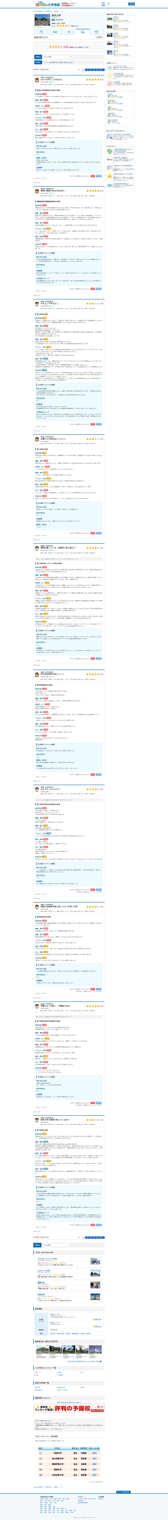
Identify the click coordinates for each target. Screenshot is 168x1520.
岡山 (49, 1510)
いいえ (99, 176)
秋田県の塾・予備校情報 (120, 157)
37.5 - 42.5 (114, 95)
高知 (75, 1510)
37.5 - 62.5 (116, 18)
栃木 (49, 1504)
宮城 (55, 1499)
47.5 (114, 52)
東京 (41, 1502)
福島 (67, 1499)
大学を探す (117, 81)
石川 (54, 1500)
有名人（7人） (96, 32)
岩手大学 (115, 25)
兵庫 (45, 1508)
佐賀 (45, 1512)
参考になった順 (68, 62)
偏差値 (55, 32)
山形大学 (115, 33)
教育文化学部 (60, 1333)
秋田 (59, 1499)
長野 (45, 1500)
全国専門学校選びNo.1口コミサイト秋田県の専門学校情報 (123, 150)
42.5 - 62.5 (114, 108)
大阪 (41, 1508)
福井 (58, 1500)
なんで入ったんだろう (50, 789)
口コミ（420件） (83, 31)
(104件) (121, 97)
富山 (49, 1500)
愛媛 (70, 1510)
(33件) (120, 116)
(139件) (121, 103)
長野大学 (115, 50)
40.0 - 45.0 (114, 115)
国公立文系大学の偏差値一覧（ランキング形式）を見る (84, 1361)
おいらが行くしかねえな (51, 79)
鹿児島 (67, 1512)
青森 (47, 1499)
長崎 (49, 1512)
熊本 (54, 1512)
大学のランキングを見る (120, 66)
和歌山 (63, 1508)
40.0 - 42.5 (114, 121)
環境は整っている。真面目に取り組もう (58, 548)
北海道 (42, 1499)
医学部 (68, 1333)
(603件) (126, 20)
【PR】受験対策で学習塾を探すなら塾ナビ (69, 1402)
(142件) (126, 54)
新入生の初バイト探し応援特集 (122, 134)
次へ (102, 69)
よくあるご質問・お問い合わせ (87, 1499)
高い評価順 (52, 62)
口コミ (82, 1372)
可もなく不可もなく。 (50, 303)
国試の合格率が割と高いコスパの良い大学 (59, 906)
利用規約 (80, 1500)
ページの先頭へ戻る (124, 1492)
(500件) (126, 28)
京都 (49, 1508)
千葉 (55, 1502)
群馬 (45, 1504)
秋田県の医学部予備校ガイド (121, 183)
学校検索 (131, 4)
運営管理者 (39, 27)
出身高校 (60, 1375)
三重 (54, 1506)
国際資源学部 (75, 1333)
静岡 (49, 1506)
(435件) (126, 44)
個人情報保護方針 (83, 1502)
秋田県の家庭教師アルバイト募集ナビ (123, 174)
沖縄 (72, 1512)
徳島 (62, 1510)
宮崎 (62, 1512)
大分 (58, 1512)
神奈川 (46, 1502)
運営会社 (100, 1499)
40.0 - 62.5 (116, 26)
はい (92, 176)
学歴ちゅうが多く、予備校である (55, 1006)
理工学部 (52, 1333)
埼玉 (51, 1502)
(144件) (121, 110)
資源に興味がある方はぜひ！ (53, 191)
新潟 (41, 1500)
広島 (54, 1510)
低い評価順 (59, 62)
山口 (58, 1510)
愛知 (41, 1506)
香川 (66, 1510)
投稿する (100, 37)
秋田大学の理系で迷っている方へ (55, 1120)
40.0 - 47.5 (116, 42)
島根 (45, 1510)
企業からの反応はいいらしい (53, 439)
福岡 (41, 1512)
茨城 (41, 1504)
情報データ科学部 (86, 1333)
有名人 (37, 1375)
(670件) (126, 36)
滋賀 (54, 1508)
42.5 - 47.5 (114, 102)
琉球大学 (115, 17)
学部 (69, 32)
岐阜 (45, 1506)
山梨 (62, 1500)
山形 (63, 1499)
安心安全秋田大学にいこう (52, 674)
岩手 (51, 1499)
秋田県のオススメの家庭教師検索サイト (123, 166)
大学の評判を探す (118, 73)
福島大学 (115, 41)
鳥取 (41, 1510)
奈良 (58, 1508)
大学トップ (41, 32)
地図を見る (98, 1319)
